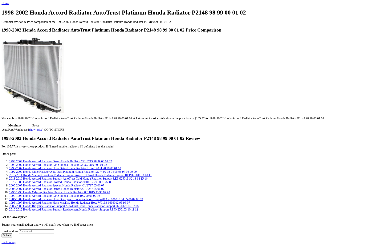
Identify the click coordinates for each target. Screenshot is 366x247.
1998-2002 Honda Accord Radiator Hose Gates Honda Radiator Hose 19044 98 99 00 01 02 (65, 168)
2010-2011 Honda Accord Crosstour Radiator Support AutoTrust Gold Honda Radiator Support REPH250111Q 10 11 (80, 175)
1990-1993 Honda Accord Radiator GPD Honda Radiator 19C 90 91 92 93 (54, 195)
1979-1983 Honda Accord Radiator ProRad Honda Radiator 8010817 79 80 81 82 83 (60, 182)
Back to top (8, 242)
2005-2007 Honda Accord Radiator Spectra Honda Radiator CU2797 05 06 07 (56, 185)
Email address (10, 231)
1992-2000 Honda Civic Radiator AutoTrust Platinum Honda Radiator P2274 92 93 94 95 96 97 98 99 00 (73, 171)
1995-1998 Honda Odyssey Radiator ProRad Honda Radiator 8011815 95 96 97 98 (59, 192)
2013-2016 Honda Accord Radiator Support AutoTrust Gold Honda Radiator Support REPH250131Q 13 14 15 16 (78, 178)
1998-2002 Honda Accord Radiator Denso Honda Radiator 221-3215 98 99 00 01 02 (60, 161)
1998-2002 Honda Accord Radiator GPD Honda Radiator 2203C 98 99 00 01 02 (58, 164)
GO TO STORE (54, 129)
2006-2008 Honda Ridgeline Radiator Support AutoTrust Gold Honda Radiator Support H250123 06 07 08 (74, 206)
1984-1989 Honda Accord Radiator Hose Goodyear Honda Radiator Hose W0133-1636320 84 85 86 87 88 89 (76, 199)
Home (5, 3)
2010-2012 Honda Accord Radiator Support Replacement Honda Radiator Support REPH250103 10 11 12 (73, 209)
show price (35, 129)
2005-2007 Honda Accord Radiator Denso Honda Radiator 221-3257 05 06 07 (56, 188)
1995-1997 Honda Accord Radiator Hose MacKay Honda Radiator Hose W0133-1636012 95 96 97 (69, 202)
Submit (7, 235)
